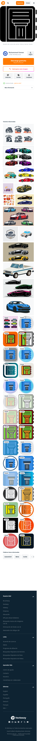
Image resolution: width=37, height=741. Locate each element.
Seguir (30, 54)
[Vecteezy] (3, 3)
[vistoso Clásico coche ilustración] (10, 174)
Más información (9, 86)
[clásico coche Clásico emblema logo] (10, 260)
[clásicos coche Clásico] (10, 365)
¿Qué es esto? (17, 83)
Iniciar (28, 3)
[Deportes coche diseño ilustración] (12, 226)
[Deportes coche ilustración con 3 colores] (10, 189)
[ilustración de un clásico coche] (10, 276)
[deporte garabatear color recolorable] (9, 214)
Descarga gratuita (18, 61)
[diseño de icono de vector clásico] (10, 381)
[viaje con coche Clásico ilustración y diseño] (24, 187)
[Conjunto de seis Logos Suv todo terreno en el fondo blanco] (18, 133)
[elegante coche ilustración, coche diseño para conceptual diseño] (13, 202)
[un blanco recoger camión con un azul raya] (18, 313)
